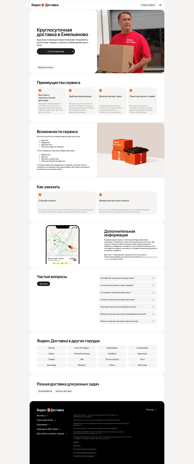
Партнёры (77, 445)
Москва (51, 348)
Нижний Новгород (81, 354)
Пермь (112, 365)
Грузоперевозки (45, 391)
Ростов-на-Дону (112, 359)
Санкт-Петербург (82, 348)
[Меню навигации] (160, 5)
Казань (51, 354)
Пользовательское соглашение (84, 449)
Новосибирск (112, 348)
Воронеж (82, 365)
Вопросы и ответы (45, 67)
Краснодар (51, 365)
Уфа (81, 359)
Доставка (43, 284)
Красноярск (142, 354)
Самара (51, 359)
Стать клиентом (56, 51)
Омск (142, 359)
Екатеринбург (142, 348)
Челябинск (112, 354)
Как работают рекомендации (83, 456)
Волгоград (142, 365)
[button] (128, 278)
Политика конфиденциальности (84, 452)
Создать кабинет (148, 5)
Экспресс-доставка (63, 391)
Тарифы (76, 442)
